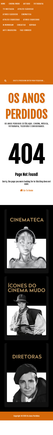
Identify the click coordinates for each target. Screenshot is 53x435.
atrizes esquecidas (11, 20)
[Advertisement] (26, 54)
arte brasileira (9, 30)
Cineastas (21, 25)
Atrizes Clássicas (26, 9)
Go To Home (28, 190)
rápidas (32, 25)
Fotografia (38, 4)
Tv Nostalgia (8, 9)
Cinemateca (26, 14)
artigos (26, 4)
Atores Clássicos (10, 14)
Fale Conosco (25, 30)
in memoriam (8, 25)
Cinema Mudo (14, 4)
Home (3, 4)
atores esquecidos (31, 20)
